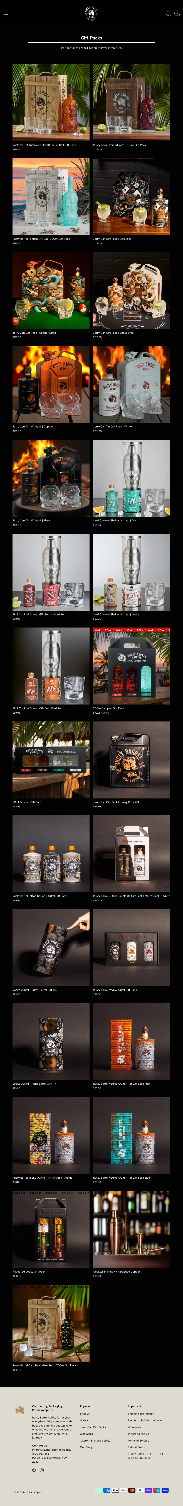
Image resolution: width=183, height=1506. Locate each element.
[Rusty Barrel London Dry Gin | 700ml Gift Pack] (51, 196)
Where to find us (138, 1434)
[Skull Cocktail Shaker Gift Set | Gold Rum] (51, 666)
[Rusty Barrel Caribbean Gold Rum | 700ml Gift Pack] (51, 1323)
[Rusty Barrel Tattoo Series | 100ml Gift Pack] (51, 853)
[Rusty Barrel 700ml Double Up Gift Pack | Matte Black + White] (131, 853)
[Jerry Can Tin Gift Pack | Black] (51, 478)
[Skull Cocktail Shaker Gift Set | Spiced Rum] (51, 572)
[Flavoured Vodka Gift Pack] (51, 1229)
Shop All (85, 1414)
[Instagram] (42, 1470)
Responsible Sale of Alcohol (145, 1420)
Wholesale (134, 1427)
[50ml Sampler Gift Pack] (51, 759)
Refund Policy (136, 1447)
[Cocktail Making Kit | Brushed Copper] (131, 1229)
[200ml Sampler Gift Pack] (131, 666)
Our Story (86, 1447)
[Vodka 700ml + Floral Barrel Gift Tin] (51, 1041)
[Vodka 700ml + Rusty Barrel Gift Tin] (51, 947)
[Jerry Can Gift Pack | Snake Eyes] (131, 290)
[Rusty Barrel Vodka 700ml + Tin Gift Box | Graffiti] (51, 1135)
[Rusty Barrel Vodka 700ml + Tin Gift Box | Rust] (131, 1041)
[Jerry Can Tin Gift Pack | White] (131, 384)
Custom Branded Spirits (95, 1440)
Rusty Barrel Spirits (33, 1492)
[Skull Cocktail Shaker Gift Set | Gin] (131, 478)
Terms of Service (138, 1440)
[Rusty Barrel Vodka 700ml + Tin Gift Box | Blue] (131, 1135)
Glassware (86, 1434)
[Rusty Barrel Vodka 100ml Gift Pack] (131, 947)
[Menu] (6, 13)
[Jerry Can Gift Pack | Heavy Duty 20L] (131, 759)
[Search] (168, 14)
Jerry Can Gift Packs (93, 1427)
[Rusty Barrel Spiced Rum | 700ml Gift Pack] (131, 102)
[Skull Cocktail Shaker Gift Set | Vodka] (131, 572)
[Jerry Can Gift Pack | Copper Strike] (51, 290)
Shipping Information (141, 1414)
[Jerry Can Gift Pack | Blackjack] (131, 196)
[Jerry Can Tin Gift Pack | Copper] (51, 384)
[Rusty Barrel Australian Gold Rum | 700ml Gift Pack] (51, 102)
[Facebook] (34, 1470)
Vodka (84, 1420)
